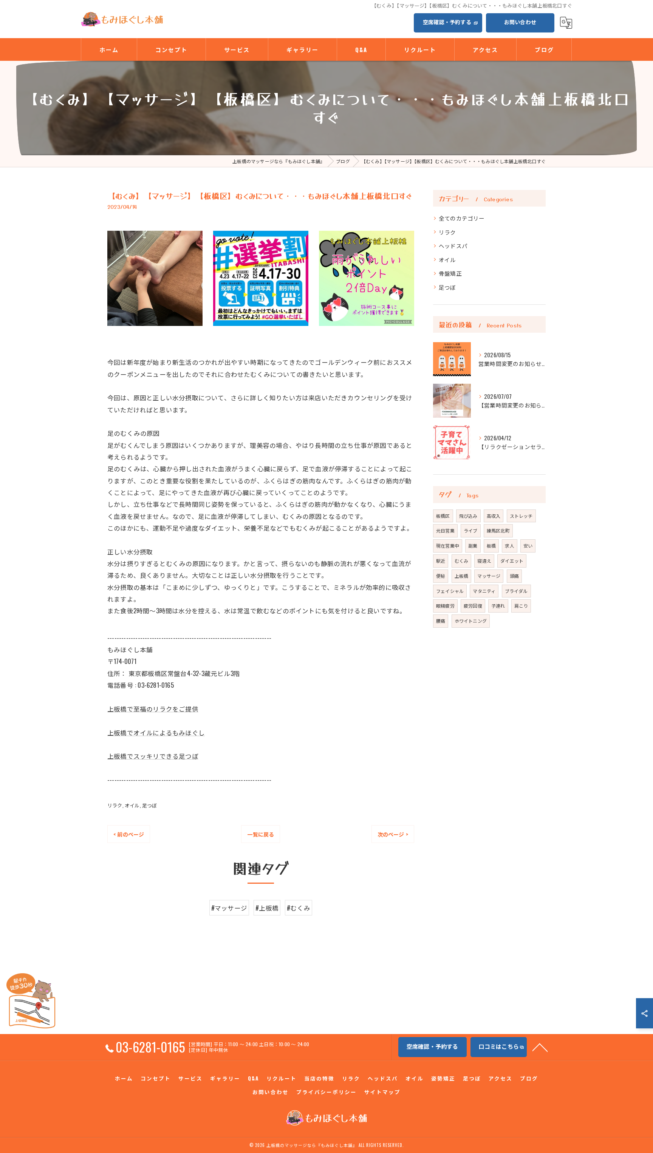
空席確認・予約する (447, 22)
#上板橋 (267, 907)
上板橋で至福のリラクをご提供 (152, 708)
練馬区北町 (498, 530)
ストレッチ (521, 515)
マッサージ (488, 576)
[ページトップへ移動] (540, 1046)
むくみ (462, 560)
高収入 (494, 515)
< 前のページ (128, 834)
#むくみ (298, 907)
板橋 (491, 545)
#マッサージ (229, 907)
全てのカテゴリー (462, 218)
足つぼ (149, 805)
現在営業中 (447, 545)
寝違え (484, 560)
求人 (509, 545)
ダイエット (511, 560)
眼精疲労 (445, 605)
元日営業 (445, 530)
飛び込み (468, 515)
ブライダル (516, 591)
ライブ (471, 530)
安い (527, 545)
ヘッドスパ (453, 246)
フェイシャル (450, 591)
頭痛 (514, 576)
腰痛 (440, 620)
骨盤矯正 (450, 273)
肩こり (521, 605)
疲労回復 (473, 605)
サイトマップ (382, 1092)
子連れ (498, 605)
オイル (132, 805)
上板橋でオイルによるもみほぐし (156, 732)
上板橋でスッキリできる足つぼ (152, 756)
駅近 (440, 560)
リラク (114, 805)
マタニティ (484, 591)
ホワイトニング (471, 620)
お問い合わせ (520, 22)
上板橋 (462, 576)
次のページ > (393, 834)
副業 (472, 545)
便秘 (440, 576)
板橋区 (443, 515)
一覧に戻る (260, 834)
